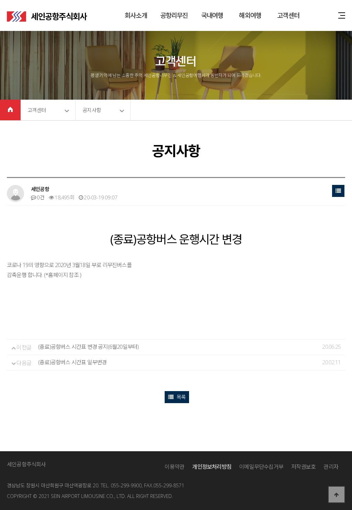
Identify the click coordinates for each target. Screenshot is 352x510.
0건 (40, 197)
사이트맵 (341, 15)
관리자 (330, 466)
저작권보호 (303, 466)
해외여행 (250, 15)
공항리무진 (174, 15)
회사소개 (136, 15)
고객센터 (288, 15)
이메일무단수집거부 (261, 466)
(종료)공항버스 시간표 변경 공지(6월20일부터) (88, 347)
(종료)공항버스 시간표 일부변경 (72, 362)
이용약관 (174, 466)
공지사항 (91, 110)
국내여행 (212, 15)
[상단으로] (336, 494)
